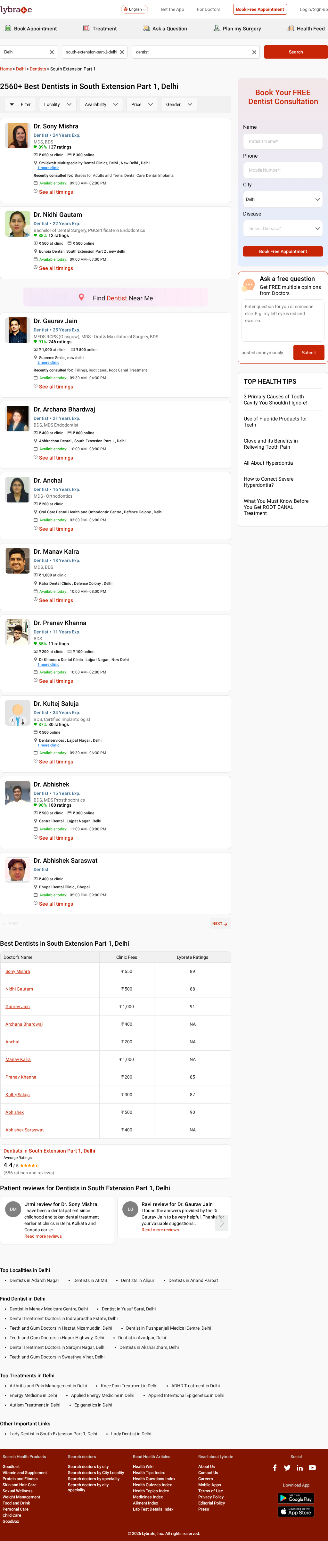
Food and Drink (16, 1503)
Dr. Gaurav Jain (55, 321)
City (247, 185)
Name (250, 127)
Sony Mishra (17, 971)
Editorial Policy (211, 1503)
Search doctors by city (88, 1466)
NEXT (217, 923)
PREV (14, 923)
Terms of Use (210, 1490)
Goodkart (11, 1466)
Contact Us (208, 1472)
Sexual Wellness (18, 1490)
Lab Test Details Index (153, 1509)
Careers (205, 1478)
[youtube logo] (312, 1470)
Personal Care (16, 1509)
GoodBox (11, 1521)
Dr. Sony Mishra (56, 126)
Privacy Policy (211, 1497)
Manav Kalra (18, 1059)
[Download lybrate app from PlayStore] (296, 1502)
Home (6, 68)
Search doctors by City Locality (96, 1472)
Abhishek (14, 1112)
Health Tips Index (149, 1472)
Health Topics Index (151, 1490)
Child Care (12, 1515)
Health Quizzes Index (152, 1484)
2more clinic (48, 362)
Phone (250, 156)
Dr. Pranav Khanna (60, 623)
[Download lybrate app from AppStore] (296, 1515)
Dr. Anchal (48, 480)
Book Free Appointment (260, 9)
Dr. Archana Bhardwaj (64, 409)
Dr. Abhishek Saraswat (66, 860)
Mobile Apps (209, 1484)
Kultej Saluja (17, 1094)
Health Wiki (143, 1466)
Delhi (21, 68)
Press (203, 1509)
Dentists (38, 68)
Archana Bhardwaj (24, 1024)
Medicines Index (148, 1497)
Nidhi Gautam (19, 988)
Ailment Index (145, 1503)
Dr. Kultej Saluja (56, 703)
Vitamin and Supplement (25, 1472)
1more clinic (48, 168)
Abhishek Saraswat (24, 1129)
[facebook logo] (275, 1470)
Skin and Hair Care (20, 1484)
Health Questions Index (154, 1478)
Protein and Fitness (20, 1478)
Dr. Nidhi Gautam (58, 214)
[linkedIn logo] (300, 1470)
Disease (252, 214)
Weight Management (21, 1497)
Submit (309, 352)
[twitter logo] (287, 1470)
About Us (206, 1466)
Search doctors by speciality (93, 1478)
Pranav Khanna (21, 1077)
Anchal (12, 1041)
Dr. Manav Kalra (56, 551)
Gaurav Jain (17, 1006)
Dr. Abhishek (51, 784)
